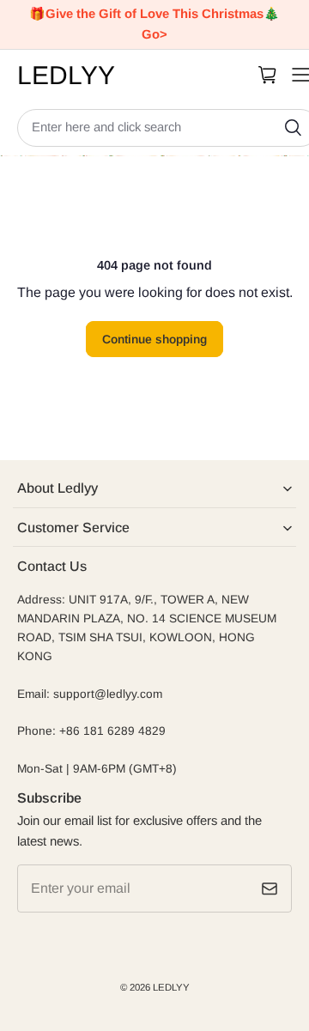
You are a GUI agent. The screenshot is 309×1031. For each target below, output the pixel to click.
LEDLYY (171, 987)
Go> (154, 34)
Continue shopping (154, 339)
